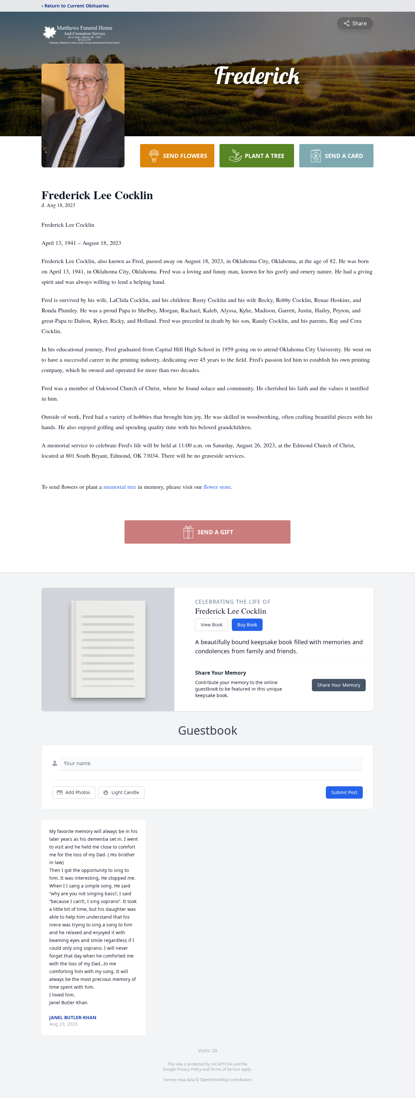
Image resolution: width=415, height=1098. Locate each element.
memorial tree (119, 486)
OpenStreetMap (214, 1079)
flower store (217, 486)
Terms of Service (225, 1069)
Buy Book (247, 624)
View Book (211, 624)
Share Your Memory (338, 685)
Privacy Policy (189, 1069)
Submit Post (344, 792)
